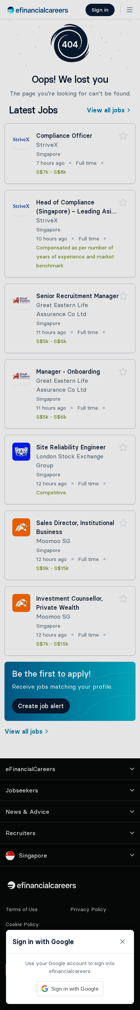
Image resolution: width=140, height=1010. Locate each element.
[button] (70, 505)
